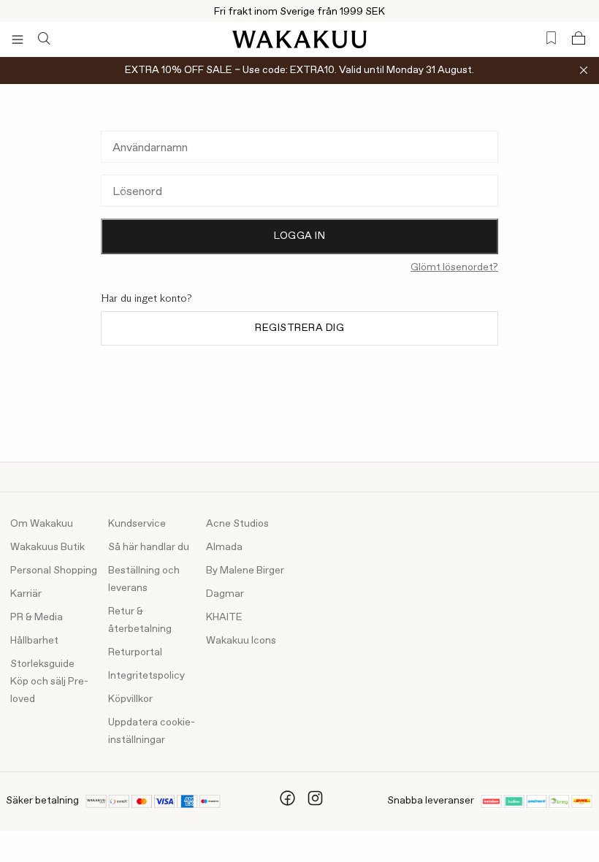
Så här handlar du (148, 547)
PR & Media (36, 617)
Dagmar (225, 593)
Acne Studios (237, 523)
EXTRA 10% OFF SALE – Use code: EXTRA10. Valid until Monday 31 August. (299, 70)
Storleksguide (42, 664)
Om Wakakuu (41, 523)
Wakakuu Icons (241, 640)
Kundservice (137, 523)
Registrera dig (299, 328)
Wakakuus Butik (47, 547)
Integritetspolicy (146, 675)
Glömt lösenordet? (454, 267)
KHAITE (224, 617)
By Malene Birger (245, 570)
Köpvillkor (130, 699)
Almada (224, 547)
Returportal (135, 652)
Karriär (26, 593)
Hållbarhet (34, 640)
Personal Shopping (53, 570)
